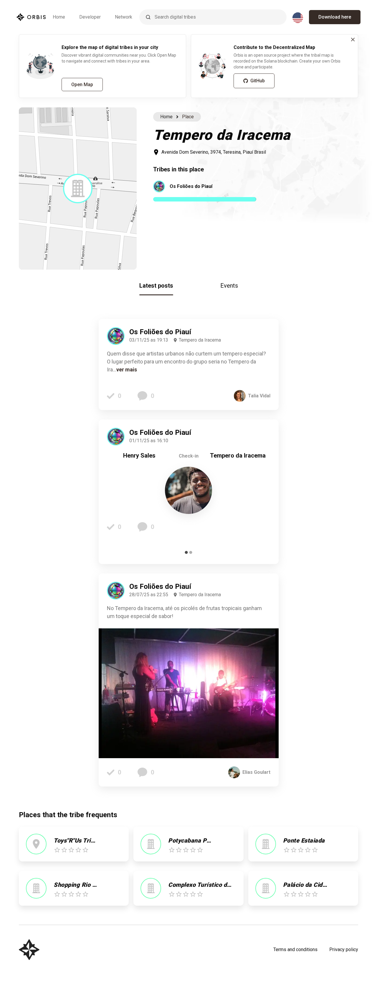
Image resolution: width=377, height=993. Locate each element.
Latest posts (156, 285)
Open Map (82, 84)
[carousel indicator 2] (190, 552)
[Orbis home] (31, 17)
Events (229, 285)
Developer (90, 17)
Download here (334, 17)
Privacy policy (343, 949)
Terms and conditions (295, 949)
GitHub (257, 80)
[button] (77, 188)
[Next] (261, 492)
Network (123, 17)
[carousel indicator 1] (186, 552)
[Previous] (116, 492)
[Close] (353, 39)
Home (59, 17)
